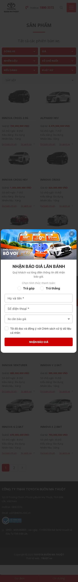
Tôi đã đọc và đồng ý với (40, 330)
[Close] (72, 234)
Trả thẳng (53, 288)
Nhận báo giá (38, 342)
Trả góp (28, 288)
